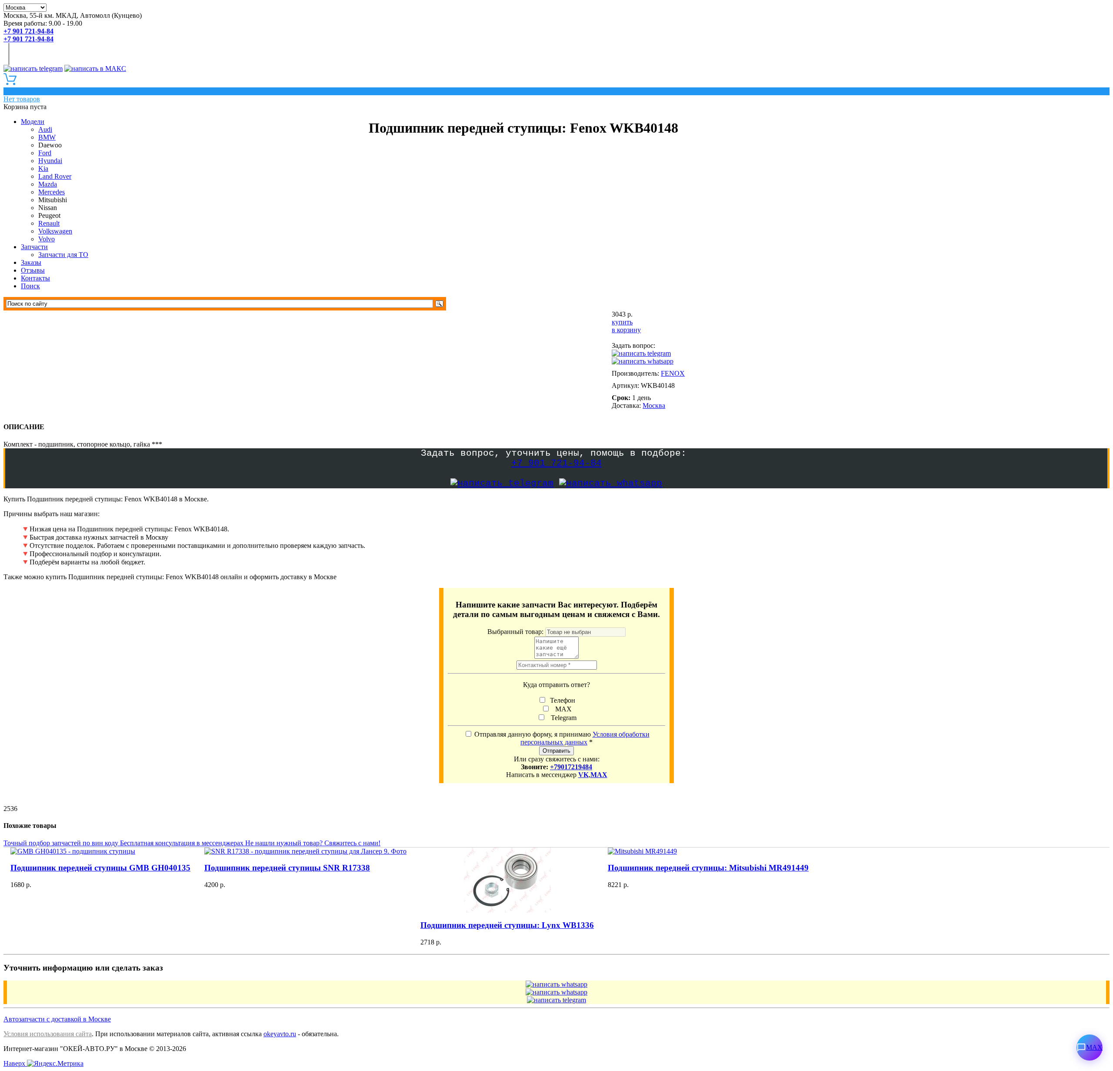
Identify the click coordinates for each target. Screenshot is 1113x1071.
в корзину (626, 330)
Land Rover (54, 176)
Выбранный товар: (516, 631)
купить (622, 322)
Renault (49, 223)
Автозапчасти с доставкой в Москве (57, 1019)
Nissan (47, 207)
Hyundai (50, 160)
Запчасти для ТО (63, 254)
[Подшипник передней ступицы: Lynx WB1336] (507, 880)
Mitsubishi (52, 200)
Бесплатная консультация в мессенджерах (182, 843)
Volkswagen (55, 231)
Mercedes (51, 192)
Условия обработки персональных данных (585, 738)
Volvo (46, 239)
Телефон (561, 700)
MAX (562, 709)
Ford (44, 153)
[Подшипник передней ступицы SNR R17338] (305, 851)
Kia (43, 168)
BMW (47, 137)
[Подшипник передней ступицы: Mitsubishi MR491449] (708, 851)
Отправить (556, 750)
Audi (45, 129)
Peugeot (49, 215)
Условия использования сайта (47, 1034)
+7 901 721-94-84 (556, 463)
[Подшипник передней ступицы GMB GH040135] (100, 851)
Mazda (47, 184)
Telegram (561, 717)
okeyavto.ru (279, 1034)
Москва (654, 405)
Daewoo (50, 145)
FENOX (673, 373)
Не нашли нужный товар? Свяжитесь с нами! (312, 843)
